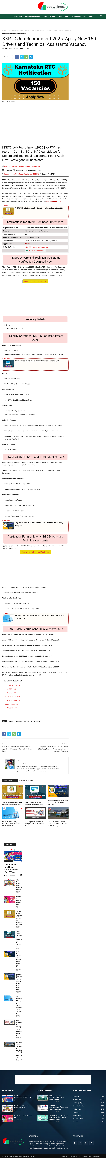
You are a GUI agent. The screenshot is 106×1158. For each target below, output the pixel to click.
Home (4, 30)
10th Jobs (17, 33)
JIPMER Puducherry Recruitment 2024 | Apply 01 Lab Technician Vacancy (59, 1107)
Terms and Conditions (85, 1156)
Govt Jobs (23, 33)
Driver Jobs (19, 721)
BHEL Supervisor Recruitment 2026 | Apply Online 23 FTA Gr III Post (34, 824)
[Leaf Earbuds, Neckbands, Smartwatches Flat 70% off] (13, 855)
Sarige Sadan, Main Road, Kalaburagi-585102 (21, 174)
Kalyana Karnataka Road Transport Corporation (22, 166)
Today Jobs (17, 16)
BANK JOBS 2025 (10, 708)
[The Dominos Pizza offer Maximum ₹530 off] (9, 882)
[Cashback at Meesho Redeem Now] (9, 899)
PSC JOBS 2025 (10, 693)
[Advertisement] (53, 24)
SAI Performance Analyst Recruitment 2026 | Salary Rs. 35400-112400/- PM (11, 824)
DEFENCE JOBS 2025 (12, 697)
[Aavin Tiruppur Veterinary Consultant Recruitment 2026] (35, 792)
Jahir (5, 48)
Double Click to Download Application (35, 552)
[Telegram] (31, 57)
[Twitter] (22, 57)
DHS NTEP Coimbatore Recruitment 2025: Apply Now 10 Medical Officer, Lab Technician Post (17, 749)
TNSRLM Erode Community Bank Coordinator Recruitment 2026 (40, 208)
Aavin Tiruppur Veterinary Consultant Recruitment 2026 (37, 361)
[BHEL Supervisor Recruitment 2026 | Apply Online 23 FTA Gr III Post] (35, 813)
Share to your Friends (37, 250)
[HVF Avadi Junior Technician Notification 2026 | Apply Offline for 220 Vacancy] (58, 813)
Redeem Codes (8, 861)
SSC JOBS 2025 (10, 689)
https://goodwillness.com (24, 764)
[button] (101, 16)
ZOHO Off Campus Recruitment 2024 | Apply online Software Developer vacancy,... (59, 1117)
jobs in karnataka (35, 721)
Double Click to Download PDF (35, 281)
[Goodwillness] (53, 7)
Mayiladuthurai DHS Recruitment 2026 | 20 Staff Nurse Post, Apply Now (58, 802)
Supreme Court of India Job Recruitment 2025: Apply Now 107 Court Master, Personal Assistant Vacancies (53, 749)
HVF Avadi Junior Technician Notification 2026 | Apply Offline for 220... (19, 1050)
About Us (64, 1156)
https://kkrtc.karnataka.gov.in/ (36, 247)
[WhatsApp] (26, 57)
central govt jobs (32, 16)
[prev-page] (3, 830)
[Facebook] (17, 57)
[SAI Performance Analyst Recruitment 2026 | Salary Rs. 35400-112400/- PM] (12, 813)
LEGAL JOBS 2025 (11, 704)
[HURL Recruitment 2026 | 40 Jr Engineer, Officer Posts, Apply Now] (9, 954)
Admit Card (88, 16)
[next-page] (7, 830)
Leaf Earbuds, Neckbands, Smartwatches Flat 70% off (11, 868)
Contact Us (96, 1156)
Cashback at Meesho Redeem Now (19, 900)
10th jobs (10, 721)
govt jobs (26, 721)
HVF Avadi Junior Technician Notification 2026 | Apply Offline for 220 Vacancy (57, 824)
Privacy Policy (73, 1156)
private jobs (76, 16)
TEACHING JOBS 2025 (12, 700)
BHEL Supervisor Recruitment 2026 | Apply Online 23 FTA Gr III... (19, 1028)
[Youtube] (91, 1143)
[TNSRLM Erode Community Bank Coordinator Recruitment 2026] (12, 792)
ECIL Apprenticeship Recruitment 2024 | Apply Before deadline (56, 1097)
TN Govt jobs (63, 16)
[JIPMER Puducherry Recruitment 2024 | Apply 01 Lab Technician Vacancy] (42, 1108)
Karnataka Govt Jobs (13, 30)
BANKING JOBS (49, 16)
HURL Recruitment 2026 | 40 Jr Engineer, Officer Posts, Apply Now (19, 959)
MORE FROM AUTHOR (26, 780)
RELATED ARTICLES (10, 780)
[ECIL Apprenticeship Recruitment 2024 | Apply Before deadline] (42, 1098)
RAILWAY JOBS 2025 (12, 685)
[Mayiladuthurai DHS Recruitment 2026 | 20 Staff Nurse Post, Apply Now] (58, 791)
